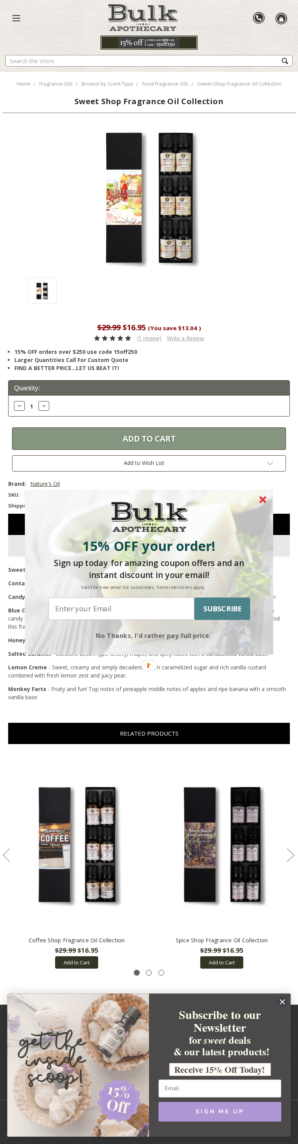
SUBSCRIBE (222, 609)
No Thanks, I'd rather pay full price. (153, 635)
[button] (149, 546)
